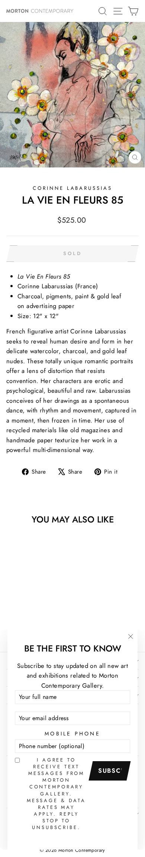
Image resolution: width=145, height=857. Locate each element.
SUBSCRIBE (112, 770)
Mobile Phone (72, 733)
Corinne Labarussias (73, 188)
